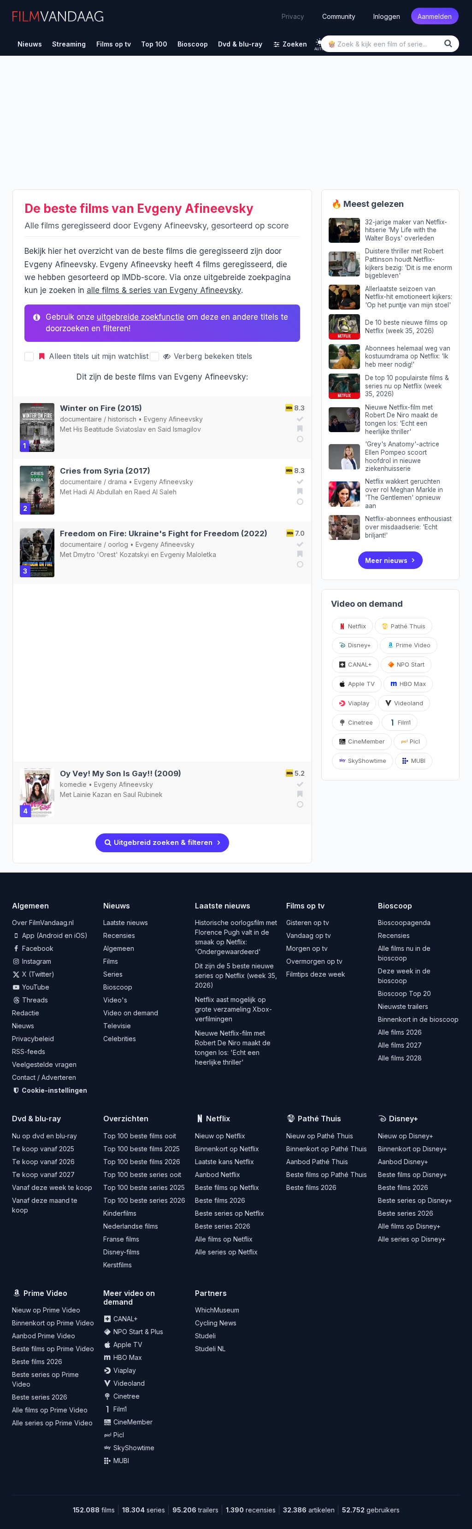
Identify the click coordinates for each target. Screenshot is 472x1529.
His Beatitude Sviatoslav (109, 429)
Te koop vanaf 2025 (43, 1149)
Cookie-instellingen (53, 1090)
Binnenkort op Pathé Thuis (326, 1149)
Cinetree (359, 722)
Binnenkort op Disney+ (412, 1149)
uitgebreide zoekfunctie (140, 317)
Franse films (121, 1239)
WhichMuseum (217, 1310)
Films (110, 961)
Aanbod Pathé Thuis (317, 1162)
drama (117, 482)
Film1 (403, 722)
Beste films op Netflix (227, 1187)
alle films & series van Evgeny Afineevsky (164, 290)
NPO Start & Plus (137, 1332)
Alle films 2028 (400, 1058)
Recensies (119, 935)
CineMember (365, 741)
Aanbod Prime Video (43, 1336)
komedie (73, 784)
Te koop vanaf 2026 (43, 1162)
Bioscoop (117, 987)
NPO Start (410, 664)
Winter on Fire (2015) (101, 408)
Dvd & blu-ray (36, 1118)
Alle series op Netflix (226, 1252)
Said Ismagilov (179, 429)
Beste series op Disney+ (415, 1200)
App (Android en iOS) (54, 935)
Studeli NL (210, 1349)
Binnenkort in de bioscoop (418, 1019)
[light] (320, 42)
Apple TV (360, 683)
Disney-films (121, 1252)
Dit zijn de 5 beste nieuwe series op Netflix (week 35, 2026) (236, 975)
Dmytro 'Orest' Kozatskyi (111, 554)
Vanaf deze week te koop (52, 1187)
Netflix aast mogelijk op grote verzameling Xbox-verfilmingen (233, 1009)
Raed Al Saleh (155, 492)
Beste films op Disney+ (412, 1174)
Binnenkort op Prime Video (53, 1323)
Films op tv (305, 905)
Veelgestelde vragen (44, 1064)
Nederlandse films (130, 1226)
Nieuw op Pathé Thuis (319, 1136)
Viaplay (357, 703)
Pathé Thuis (407, 626)
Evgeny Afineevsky (173, 419)
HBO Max (412, 683)
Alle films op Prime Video (50, 1410)
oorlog (118, 544)
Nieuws (23, 1026)
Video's (115, 1000)
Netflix (356, 626)
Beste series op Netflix (229, 1213)
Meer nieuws (386, 560)
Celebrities (119, 1039)
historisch (122, 419)
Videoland (407, 703)
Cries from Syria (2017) (105, 470)
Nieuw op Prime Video (46, 1310)
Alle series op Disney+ (412, 1239)
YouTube (34, 987)
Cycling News (215, 1323)
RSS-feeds (28, 1051)
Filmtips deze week (315, 974)
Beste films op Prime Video (53, 1349)
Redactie (25, 1013)
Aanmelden (435, 16)
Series (113, 974)
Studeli (205, 1336)
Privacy (293, 16)
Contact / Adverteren (44, 1077)
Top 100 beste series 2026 (144, 1200)
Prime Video (412, 645)
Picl (414, 741)
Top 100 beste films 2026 (141, 1162)
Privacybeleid (33, 1039)
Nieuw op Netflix (220, 1136)
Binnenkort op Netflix (227, 1149)
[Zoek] (450, 43)
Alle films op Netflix (224, 1239)
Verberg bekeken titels (211, 356)
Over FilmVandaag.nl (43, 922)
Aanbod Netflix (217, 1174)
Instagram (35, 961)
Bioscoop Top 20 (404, 993)
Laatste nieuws (125, 922)
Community (338, 16)
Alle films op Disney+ (409, 1226)
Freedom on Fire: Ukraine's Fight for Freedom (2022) (163, 533)
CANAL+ (359, 664)
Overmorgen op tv (314, 961)
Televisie (117, 1026)
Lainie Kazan (92, 794)
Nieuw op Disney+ (405, 1136)
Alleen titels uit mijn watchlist (97, 356)
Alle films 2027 (400, 1045)
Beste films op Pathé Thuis (326, 1174)
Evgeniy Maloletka (188, 554)
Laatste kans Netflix (224, 1162)
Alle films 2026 (400, 1032)
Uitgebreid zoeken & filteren (162, 842)
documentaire (81, 419)
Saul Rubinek (143, 794)
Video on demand (130, 1013)
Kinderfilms (119, 1213)
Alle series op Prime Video (52, 1423)
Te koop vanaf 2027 (43, 1174)
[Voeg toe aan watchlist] (299, 428)
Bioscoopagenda (404, 922)
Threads (34, 1000)
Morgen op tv (307, 948)
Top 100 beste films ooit (139, 1136)
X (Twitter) (37, 974)
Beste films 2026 (220, 1200)
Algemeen (118, 948)
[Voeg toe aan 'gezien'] (299, 418)
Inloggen (386, 16)
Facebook (36, 948)
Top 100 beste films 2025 (141, 1149)
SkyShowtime (366, 760)
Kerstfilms (117, 1265)
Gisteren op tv (307, 922)
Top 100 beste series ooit (142, 1174)
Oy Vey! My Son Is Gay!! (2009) (120, 773)
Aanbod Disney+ (403, 1162)
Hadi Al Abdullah (98, 492)
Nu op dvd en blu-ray (44, 1136)
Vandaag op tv (308, 935)
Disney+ (358, 645)
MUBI (417, 760)
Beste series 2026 (222, 1226)
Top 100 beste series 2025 (144, 1187)
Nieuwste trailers (403, 1006)
